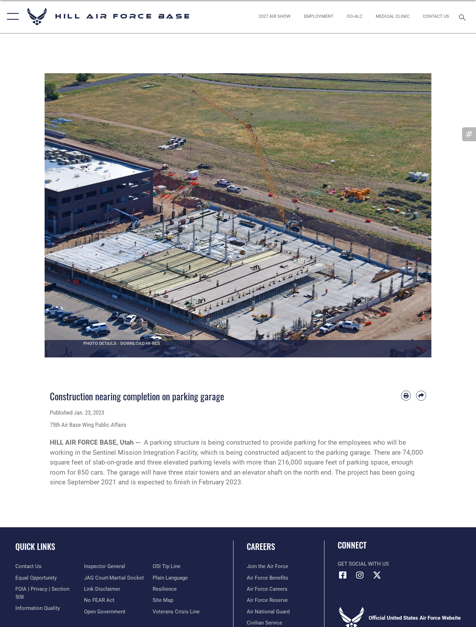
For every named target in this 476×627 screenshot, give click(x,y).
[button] (11, 16)
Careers (261, 546)
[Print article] (406, 396)
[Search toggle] (463, 16)
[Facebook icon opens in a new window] (343, 575)
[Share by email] (421, 396)
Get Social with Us (363, 564)
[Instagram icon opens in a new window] (360, 575)
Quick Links (35, 546)
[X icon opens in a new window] (377, 575)
